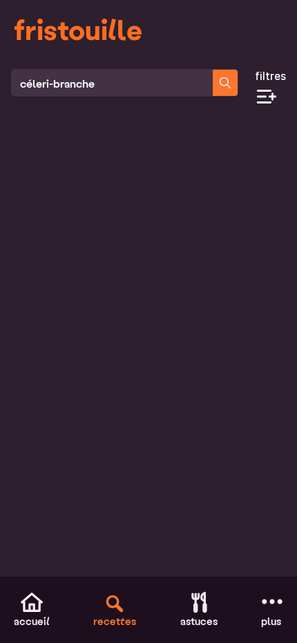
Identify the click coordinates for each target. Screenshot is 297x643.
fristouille (78, 29)
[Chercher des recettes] (225, 83)
